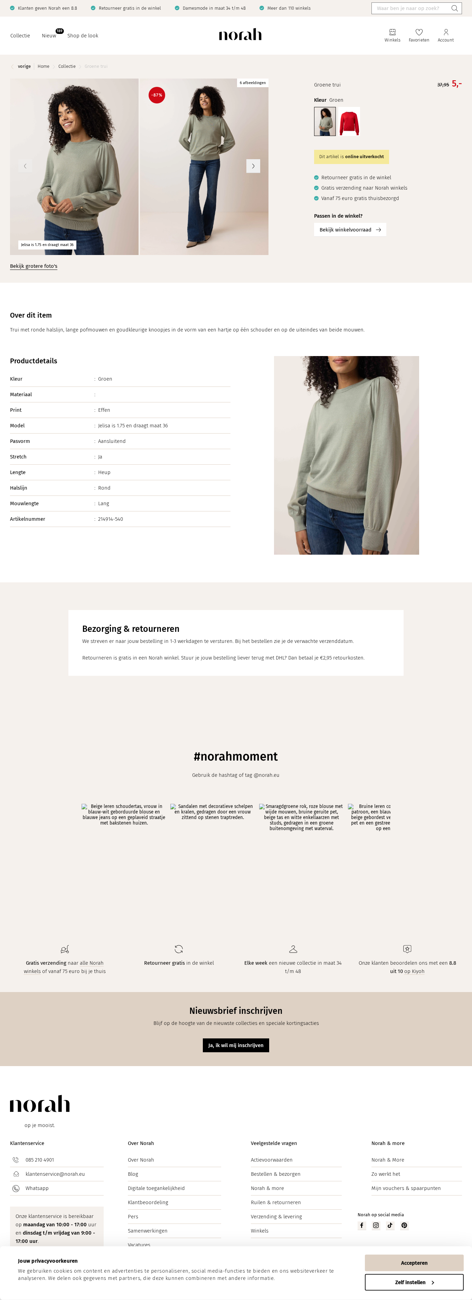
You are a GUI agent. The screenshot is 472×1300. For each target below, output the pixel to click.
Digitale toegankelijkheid (156, 1188)
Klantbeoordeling (148, 1202)
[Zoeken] (455, 8)
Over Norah (141, 1143)
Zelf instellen (410, 1282)
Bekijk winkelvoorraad (345, 230)
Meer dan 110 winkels (289, 8)
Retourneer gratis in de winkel (130, 8)
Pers (133, 1216)
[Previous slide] (25, 166)
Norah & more (267, 1188)
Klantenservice (27, 1143)
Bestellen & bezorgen (276, 1174)
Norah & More (387, 1160)
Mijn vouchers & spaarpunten (406, 1188)
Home (43, 66)
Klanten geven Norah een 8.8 (47, 8)
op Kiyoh (414, 971)
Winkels (259, 1231)
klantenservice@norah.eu (55, 1174)
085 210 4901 (40, 1160)
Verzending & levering (276, 1216)
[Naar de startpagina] (240, 36)
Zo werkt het (385, 1174)
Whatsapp (37, 1188)
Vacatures (139, 1245)
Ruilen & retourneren (276, 1202)
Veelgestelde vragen (274, 1143)
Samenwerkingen (148, 1231)
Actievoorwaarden (272, 1160)
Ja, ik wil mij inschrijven (236, 1045)
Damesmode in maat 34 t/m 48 (214, 8)
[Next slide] (253, 166)
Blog (133, 1174)
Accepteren (414, 1263)
